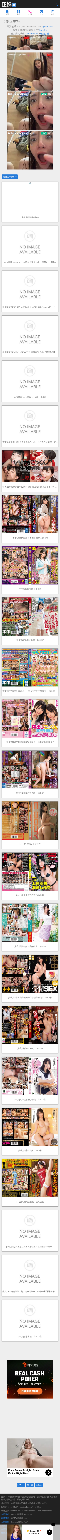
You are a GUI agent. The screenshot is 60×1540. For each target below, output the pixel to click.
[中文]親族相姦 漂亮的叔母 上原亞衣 (30, 946)
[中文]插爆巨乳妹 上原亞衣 (30, 1150)
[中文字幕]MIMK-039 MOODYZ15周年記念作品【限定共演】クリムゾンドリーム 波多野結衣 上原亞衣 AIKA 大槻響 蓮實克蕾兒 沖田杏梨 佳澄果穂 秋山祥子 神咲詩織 (30, 352)
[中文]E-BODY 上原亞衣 (30, 844)
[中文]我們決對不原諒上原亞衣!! (30, 640)
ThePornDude (31, 33)
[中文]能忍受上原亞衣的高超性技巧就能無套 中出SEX (30, 1246)
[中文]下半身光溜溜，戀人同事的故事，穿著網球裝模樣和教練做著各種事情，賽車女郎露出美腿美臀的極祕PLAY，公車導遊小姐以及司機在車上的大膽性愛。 (30, 1291)
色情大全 (45, 33)
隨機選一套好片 (10, 177)
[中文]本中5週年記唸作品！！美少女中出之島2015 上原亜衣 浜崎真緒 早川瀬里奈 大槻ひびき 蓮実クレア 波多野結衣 (30, 691)
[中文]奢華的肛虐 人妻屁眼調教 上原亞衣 (30, 538)
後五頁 (39, 1485)
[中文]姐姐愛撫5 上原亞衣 (30, 589)
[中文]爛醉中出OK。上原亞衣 (30, 1048)
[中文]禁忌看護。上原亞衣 (30, 1336)
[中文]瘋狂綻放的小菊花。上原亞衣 (30, 1099)
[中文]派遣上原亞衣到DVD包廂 (30, 895)
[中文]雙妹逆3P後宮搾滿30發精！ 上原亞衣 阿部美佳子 (30, 742)
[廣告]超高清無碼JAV (30, 217)
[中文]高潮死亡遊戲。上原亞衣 (30, 1202)
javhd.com (48, 26)
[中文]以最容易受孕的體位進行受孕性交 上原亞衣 (30, 997)
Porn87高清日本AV (19, 1522)
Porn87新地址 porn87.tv (21, 1514)
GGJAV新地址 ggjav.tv (20, 1518)
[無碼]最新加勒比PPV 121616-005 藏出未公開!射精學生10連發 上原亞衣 (30, 487)
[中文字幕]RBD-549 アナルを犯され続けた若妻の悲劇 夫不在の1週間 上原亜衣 (30, 442)
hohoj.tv (43, 30)
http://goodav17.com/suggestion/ (38, 1511)
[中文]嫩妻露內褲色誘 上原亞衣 (30, 793)
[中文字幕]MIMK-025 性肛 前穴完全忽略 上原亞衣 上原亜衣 (30, 262)
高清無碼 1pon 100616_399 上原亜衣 (30, 397)
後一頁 (30, 1485)
